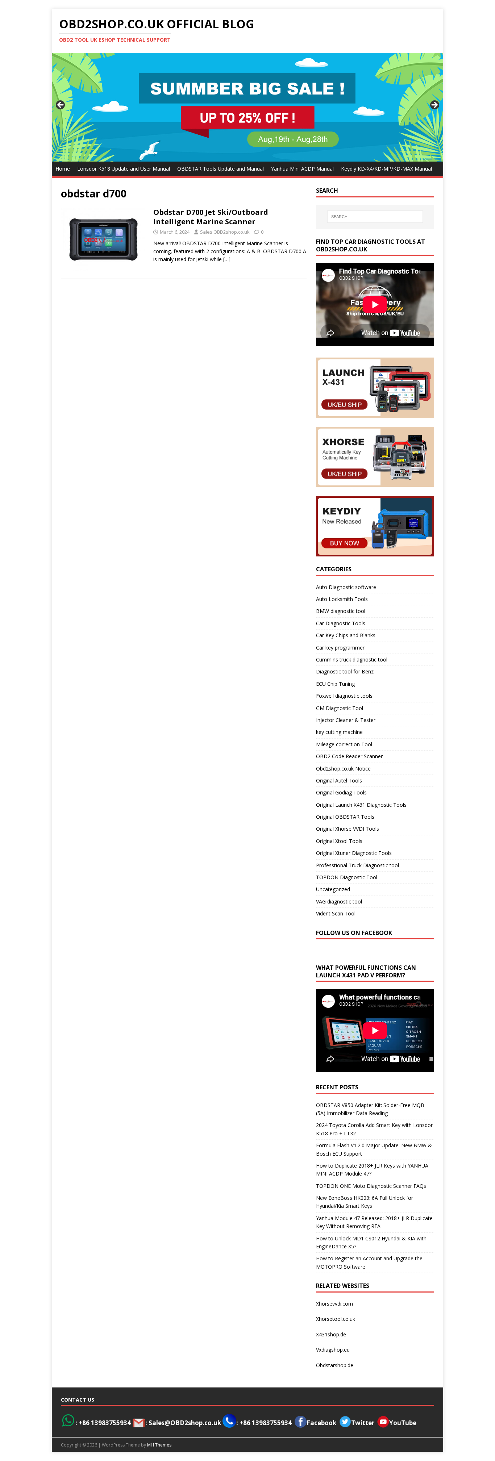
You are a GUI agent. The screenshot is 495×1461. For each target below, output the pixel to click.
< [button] (60, 105)
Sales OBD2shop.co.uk (225, 232)
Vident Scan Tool (335, 913)
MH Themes (159, 1445)
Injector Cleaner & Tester (345, 720)
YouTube (402, 1423)
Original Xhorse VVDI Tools (347, 828)
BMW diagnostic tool (340, 611)
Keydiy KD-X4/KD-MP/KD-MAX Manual (386, 168)
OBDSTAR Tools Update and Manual (220, 168)
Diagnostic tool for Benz (345, 671)
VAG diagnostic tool (339, 901)
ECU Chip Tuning (335, 683)
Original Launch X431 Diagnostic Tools (361, 804)
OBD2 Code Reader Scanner (349, 756)
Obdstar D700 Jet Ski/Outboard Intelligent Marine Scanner (210, 216)
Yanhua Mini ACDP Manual (302, 168)
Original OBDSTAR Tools (345, 816)
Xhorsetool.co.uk (335, 1318)
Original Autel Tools (339, 780)
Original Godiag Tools (341, 792)
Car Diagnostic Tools (340, 623)
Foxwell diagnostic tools (344, 695)
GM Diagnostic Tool (339, 708)
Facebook (321, 1423)
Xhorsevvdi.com (334, 1303)
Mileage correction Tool (344, 744)
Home (62, 168)
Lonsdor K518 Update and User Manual (123, 168)
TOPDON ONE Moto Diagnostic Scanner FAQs (371, 1185)
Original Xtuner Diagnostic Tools (354, 853)
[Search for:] (375, 216)
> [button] (434, 105)
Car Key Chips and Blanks (345, 635)
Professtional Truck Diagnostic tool (357, 865)
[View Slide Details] (247, 107)
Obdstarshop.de (334, 1365)
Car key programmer (340, 647)
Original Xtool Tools (339, 841)
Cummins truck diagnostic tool (351, 659)
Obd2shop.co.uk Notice (343, 768)
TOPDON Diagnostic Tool (346, 877)
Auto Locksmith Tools (342, 599)
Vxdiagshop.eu (333, 1349)
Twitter (362, 1423)
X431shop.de (331, 1334)
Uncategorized (333, 889)
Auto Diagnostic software (346, 587)
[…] (226, 259)
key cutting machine (339, 732)
